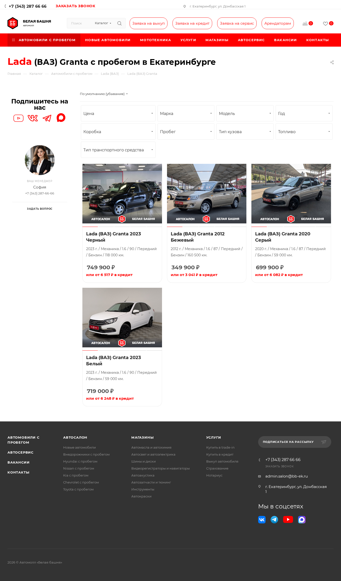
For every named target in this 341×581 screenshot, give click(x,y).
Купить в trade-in (220, 447)
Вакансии (18, 462)
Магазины (142, 437)
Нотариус (214, 475)
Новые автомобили (79, 447)
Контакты (18, 472)
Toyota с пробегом (78, 489)
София (39, 187)
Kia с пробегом (75, 475)
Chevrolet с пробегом (81, 482)
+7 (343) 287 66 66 (27, 6)
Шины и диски (143, 461)
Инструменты (142, 489)
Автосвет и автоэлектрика (153, 454)
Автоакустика (143, 475)
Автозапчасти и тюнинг (151, 482)
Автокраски (141, 496)
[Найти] (119, 23)
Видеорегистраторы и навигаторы (160, 468)
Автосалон (75, 437)
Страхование (217, 468)
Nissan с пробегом (78, 468)
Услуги (213, 437)
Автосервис (20, 452)
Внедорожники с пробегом (86, 454)
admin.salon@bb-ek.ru (286, 476)
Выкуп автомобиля (222, 461)
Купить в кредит (219, 454)
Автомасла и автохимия (151, 447)
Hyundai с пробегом (80, 461)
